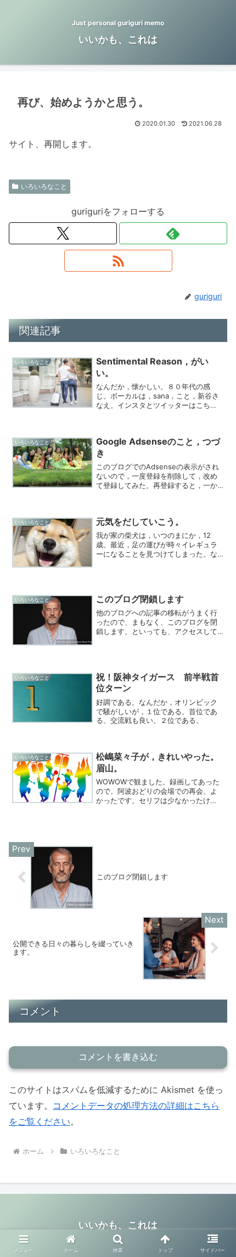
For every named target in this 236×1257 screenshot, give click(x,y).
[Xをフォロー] (63, 233)
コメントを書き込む (118, 1057)
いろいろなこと (44, 186)
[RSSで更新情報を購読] (118, 261)
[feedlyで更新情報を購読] (173, 233)
